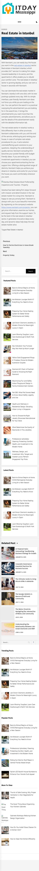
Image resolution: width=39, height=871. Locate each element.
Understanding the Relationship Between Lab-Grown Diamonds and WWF (25, 626)
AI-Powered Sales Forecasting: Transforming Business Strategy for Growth (26, 551)
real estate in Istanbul (22, 65)
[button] (37, 22)
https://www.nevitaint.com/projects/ (16, 207)
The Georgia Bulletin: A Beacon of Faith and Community (24, 596)
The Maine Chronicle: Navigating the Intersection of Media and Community (25, 611)
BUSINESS (4, 29)
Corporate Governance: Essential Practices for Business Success (24, 566)
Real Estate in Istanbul (15, 230)
